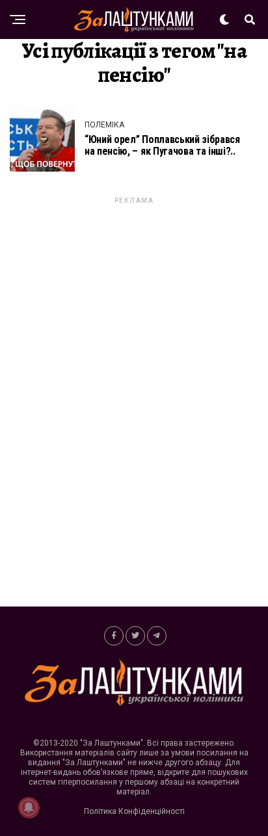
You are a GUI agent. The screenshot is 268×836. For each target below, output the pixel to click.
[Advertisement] (134, 401)
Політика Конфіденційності (134, 811)
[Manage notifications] (28, 807)
